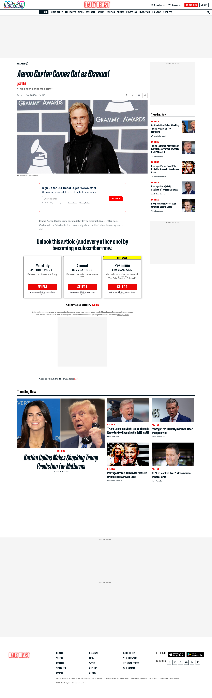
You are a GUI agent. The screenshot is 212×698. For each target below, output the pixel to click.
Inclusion (135, 678)
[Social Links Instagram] (180, 663)
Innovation (144, 12)
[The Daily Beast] (97, 5)
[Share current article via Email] (138, 95)
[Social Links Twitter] (174, 663)
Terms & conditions (148, 678)
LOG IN (204, 5)
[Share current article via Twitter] (132, 95)
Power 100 (131, 12)
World (92, 663)
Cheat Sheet (56, 12)
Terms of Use (72, 203)
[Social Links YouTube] (186, 663)
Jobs (78, 678)
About (58, 678)
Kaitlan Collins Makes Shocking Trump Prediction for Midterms (61, 462)
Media (81, 12)
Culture (93, 668)
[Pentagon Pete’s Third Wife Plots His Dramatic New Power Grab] (188, 173)
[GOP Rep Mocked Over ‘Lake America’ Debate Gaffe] (188, 211)
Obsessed (90, 12)
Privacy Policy (85, 203)
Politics (110, 12)
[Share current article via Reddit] (145, 95)
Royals (100, 12)
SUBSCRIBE (191, 5)
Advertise (85, 678)
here (76, 378)
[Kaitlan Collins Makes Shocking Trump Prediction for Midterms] (188, 132)
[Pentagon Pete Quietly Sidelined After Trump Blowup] (188, 193)
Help (94, 678)
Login (95, 304)
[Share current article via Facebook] (126, 95)
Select (42, 287)
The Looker (70, 12)
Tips (73, 678)
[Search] (208, 12)
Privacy (100, 678)
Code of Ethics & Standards (117, 678)
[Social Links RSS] (192, 663)
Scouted (167, 12)
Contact (66, 678)
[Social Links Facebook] (169, 663)
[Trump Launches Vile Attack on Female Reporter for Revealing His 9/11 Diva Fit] (188, 153)
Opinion (120, 12)
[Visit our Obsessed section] (23, 5)
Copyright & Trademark (169, 678)
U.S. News (156, 12)
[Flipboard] (198, 663)
